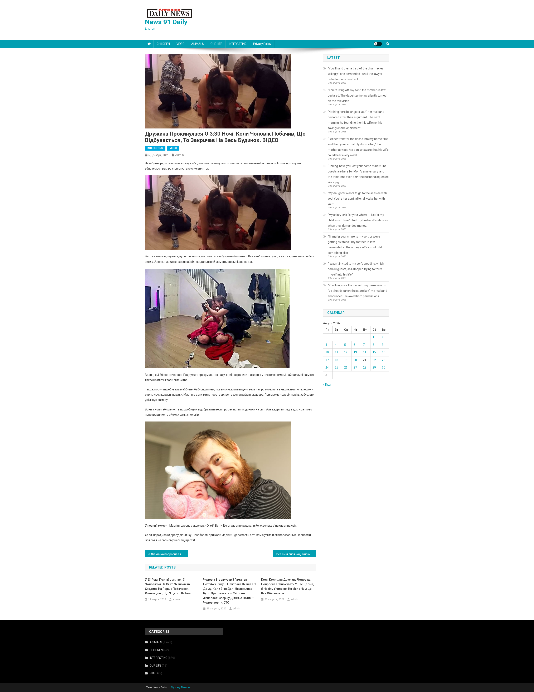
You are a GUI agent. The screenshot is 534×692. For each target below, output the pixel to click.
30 (383, 367)
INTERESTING (238, 43)
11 (336, 352)
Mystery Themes (180, 687)
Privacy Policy (262, 43)
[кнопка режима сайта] (378, 44)
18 (336, 360)
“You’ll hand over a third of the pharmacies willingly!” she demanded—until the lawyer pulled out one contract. (355, 74)
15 (374, 352)
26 (346, 367)
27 (355, 367)
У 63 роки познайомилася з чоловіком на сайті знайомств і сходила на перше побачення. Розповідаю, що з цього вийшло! (169, 586)
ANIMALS (197, 43)
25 (336, 367)
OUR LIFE (216, 43)
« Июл (327, 384)
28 (364, 367)
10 (327, 352)
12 (346, 352)
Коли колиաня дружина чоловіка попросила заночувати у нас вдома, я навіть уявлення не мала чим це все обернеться (287, 586)
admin (179, 155)
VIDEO (180, 43)
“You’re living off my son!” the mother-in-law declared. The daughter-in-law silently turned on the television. (357, 95)
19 (346, 360)
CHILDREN (163, 43)
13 (355, 352)
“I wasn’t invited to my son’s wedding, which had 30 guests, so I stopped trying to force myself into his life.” (356, 269)
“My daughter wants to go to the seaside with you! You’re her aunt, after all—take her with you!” (357, 198)
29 (374, 367)
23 (383, 360)
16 (383, 352)
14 (364, 352)
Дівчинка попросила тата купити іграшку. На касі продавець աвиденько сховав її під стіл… (169, 554)
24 (327, 367)
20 (355, 360)
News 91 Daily (166, 22)
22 (374, 360)
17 (327, 360)
